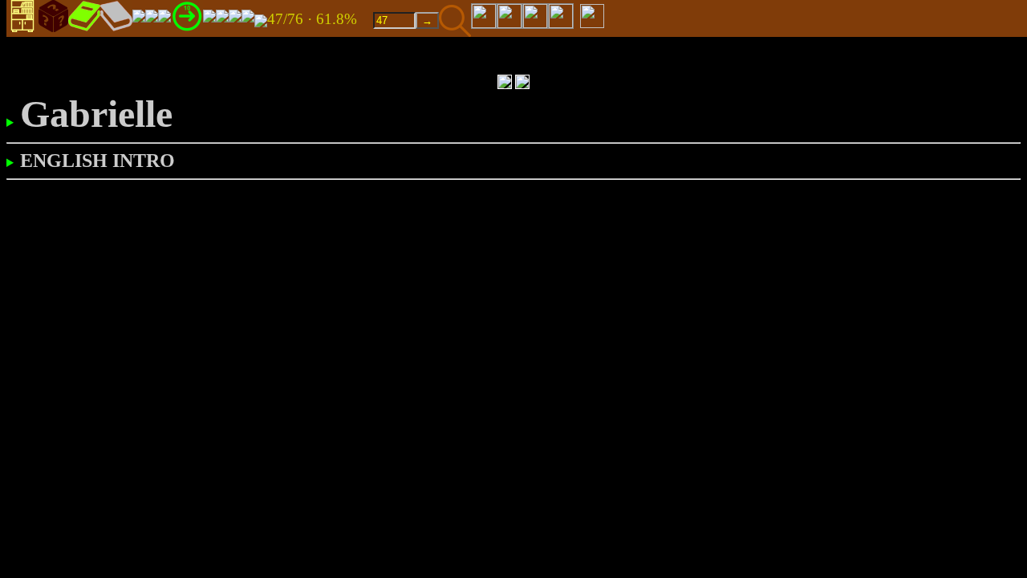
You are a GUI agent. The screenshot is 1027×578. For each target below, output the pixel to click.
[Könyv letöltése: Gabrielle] (260, 19)
